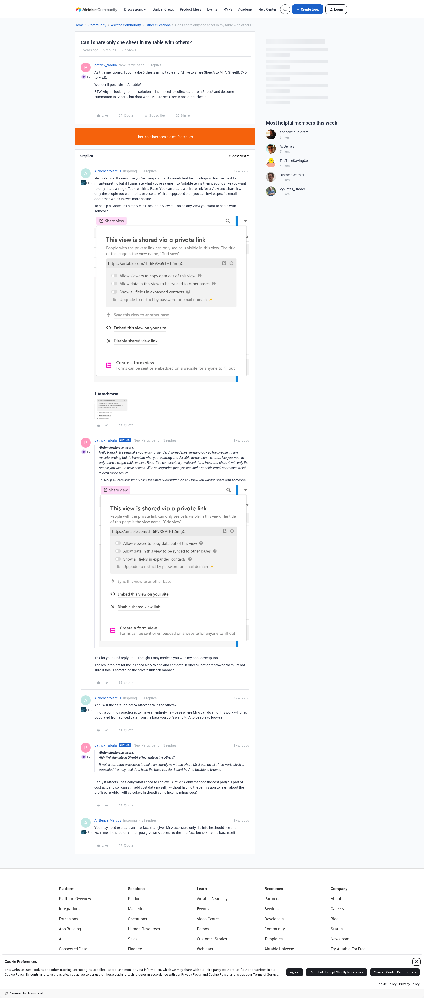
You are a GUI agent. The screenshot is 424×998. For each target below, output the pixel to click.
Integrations (69, 908)
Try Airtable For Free (348, 949)
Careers (337, 908)
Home (79, 25)
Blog (335, 918)
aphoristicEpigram (294, 132)
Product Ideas (190, 9)
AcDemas (287, 146)
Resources (274, 888)
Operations (137, 918)
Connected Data (73, 949)
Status (337, 929)
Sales (132, 939)
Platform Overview (75, 898)
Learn (202, 888)
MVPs (227, 9)
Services (272, 908)
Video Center (208, 918)
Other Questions (158, 25)
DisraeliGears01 (292, 174)
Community (97, 25)
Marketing (137, 908)
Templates (274, 939)
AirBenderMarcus (107, 171)
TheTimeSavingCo (294, 160)
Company (339, 888)
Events (212, 9)
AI (61, 939)
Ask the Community (126, 25)
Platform (67, 888)
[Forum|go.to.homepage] (96, 9)
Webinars (205, 949)
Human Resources (144, 929)
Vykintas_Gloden (293, 189)
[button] (307, 9)
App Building (70, 929)
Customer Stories (212, 939)
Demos (203, 929)
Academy (245, 9)
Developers (274, 918)
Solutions (136, 888)
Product (135, 898)
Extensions (68, 918)
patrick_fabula (105, 65)
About (336, 898)
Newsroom (340, 939)
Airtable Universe (279, 949)
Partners (272, 898)
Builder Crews (163, 9)
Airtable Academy (212, 898)
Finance (135, 949)
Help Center (267, 9)
